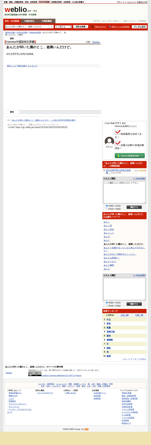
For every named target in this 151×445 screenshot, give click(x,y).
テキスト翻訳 (109, 178)
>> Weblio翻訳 (139, 178)
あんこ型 (108, 225)
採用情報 (97, 398)
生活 (48, 386)
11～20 (124, 315)
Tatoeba (96, 42)
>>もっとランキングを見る (134, 359)
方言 (94, 386)
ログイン (131, 2)
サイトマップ (14, 407)
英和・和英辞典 (31, 2)
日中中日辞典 (44, 2)
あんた (107, 240)
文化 (43, 386)
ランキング (32, 66)
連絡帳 (110, 339)
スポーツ (71, 386)
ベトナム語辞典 (128, 418)
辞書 (6, 2)
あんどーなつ (110, 261)
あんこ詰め (109, 229)
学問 (111, 384)
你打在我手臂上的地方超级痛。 (20, 54)
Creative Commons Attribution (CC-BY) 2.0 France (61, 376)
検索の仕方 (13, 396)
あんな (107, 269)
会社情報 (97, 396)
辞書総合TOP (142, 2)
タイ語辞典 (126, 415)
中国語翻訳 (47, 21)
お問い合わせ (70, 393)
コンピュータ (61, 384)
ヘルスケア (56, 386)
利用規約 (12, 401)
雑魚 (109, 348)
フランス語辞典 (128, 409)
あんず (107, 236)
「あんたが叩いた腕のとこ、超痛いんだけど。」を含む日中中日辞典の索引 (43, 120)
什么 (109, 319)
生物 (78, 386)
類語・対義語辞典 (16, 2)
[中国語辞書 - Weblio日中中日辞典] (16, 11)
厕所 (109, 335)
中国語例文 (29, 21)
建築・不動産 (102, 384)
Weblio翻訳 (126, 401)
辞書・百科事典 (104, 386)
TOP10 (110, 315)
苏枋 (109, 323)
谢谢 (109, 356)
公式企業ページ (100, 393)
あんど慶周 (109, 265)
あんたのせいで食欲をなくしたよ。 (120, 254)
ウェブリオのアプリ (45, 393)
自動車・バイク (80, 384)
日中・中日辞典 (12, 21)
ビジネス (41, 384)
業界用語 (50, 384)
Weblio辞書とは (15, 393)
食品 (83, 386)
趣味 (64, 386)
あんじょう (109, 233)
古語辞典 (66, 2)
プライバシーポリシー (17, 404)
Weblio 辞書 (10, 32)
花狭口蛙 (111, 331)
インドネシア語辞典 (130, 412)
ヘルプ (11, 398)
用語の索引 (22, 66)
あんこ (107, 222)
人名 (89, 386)
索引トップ (12, 66)
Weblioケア (126, 423)
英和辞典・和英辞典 (130, 398)
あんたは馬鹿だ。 (112, 258)
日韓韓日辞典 (56, 2)
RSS (86, 429)
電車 (70, 384)
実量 (109, 327)
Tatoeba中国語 (35, 32)
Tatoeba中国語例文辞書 (20, 41)
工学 (93, 384)
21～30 (139, 315)
